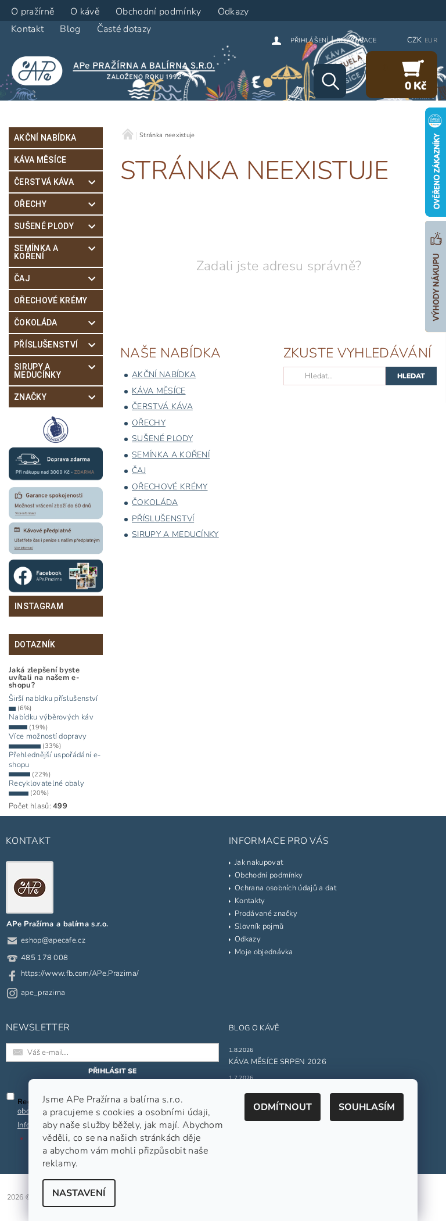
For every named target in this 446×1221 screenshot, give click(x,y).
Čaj (22, 278)
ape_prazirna (43, 992)
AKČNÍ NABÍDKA (45, 137)
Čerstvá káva (44, 182)
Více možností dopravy (48, 736)
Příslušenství (46, 344)
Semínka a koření (36, 252)
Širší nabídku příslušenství (53, 698)
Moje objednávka (264, 952)
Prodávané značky (266, 913)
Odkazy (248, 939)
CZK (414, 40)
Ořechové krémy (50, 300)
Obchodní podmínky (269, 875)
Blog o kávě (254, 1028)
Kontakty (250, 901)
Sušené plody (44, 226)
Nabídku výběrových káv (51, 717)
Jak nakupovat (259, 862)
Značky (30, 397)
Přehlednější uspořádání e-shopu (54, 759)
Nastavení (79, 1193)
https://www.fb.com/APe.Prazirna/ (80, 973)
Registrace (356, 40)
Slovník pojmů (259, 926)
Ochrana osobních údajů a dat (285, 888)
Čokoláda (35, 322)
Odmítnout (282, 1107)
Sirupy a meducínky (37, 370)
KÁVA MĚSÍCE (40, 159)
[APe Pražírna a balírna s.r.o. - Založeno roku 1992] (118, 70)
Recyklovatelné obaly (46, 783)
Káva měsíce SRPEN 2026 (277, 1062)
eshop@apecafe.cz (53, 940)
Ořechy (30, 204)
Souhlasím (367, 1107)
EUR (431, 40)
